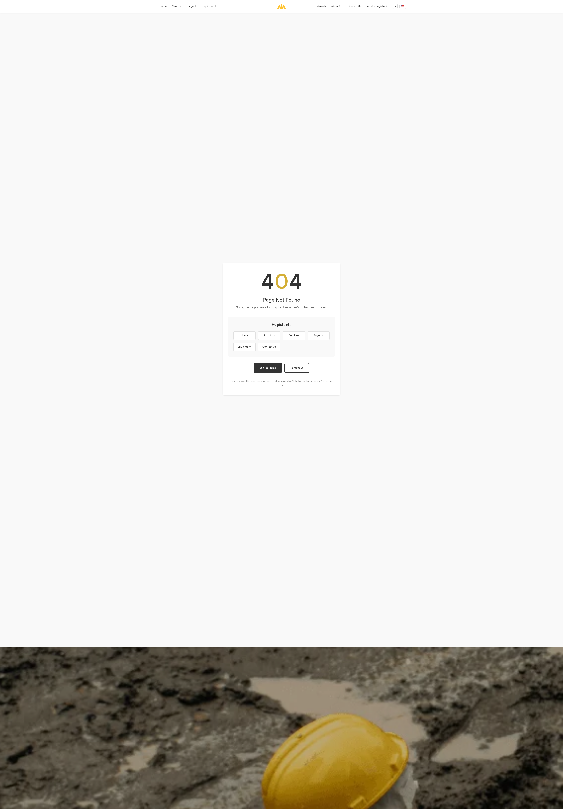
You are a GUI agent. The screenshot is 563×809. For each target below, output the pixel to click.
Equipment (209, 6)
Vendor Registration (378, 6)
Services (177, 6)
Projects (192, 6)
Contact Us (354, 6)
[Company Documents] (395, 6)
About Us (336, 6)
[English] (402, 6)
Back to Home (268, 368)
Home (163, 6)
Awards (321, 6)
